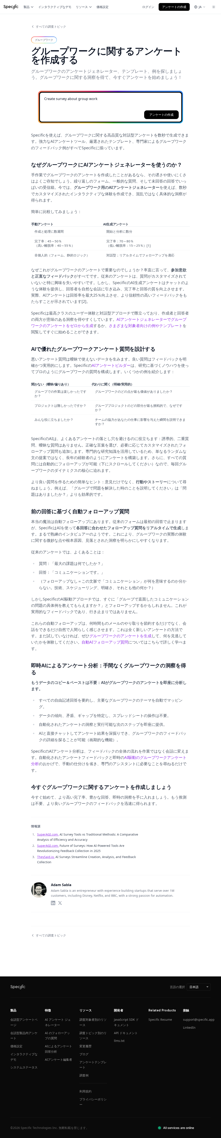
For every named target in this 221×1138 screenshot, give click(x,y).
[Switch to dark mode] (214, 7)
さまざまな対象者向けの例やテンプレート (146, 325)
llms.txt (119, 1041)
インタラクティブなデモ (54, 7)
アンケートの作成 (174, 7)
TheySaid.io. (46, 857)
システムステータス (24, 1067)
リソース (82, 7)
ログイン (148, 7)
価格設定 (102, 7)
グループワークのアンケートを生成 (120, 635)
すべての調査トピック (51, 26)
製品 (27, 7)
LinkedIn (189, 1027)
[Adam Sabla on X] (60, 903)
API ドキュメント (126, 1033)
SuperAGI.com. (48, 834)
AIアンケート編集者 (58, 1059)
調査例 (83, 1075)
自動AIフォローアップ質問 (105, 642)
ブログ (83, 1054)
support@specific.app (199, 1019)
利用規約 (85, 1091)
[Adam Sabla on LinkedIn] (53, 903)
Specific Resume (160, 1019)
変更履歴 (85, 1046)
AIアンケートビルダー (111, 365)
